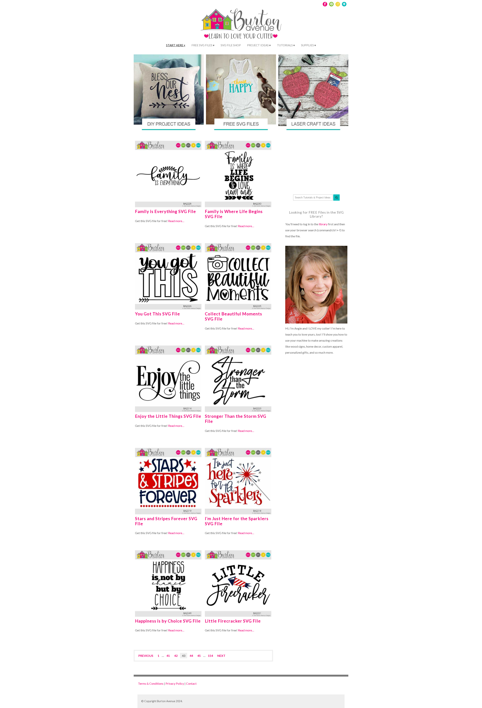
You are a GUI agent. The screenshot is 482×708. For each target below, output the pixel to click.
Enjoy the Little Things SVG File (168, 416)
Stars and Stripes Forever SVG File (166, 521)
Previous (145, 655)
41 (168, 655)
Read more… (176, 221)
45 (199, 655)
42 (176, 655)
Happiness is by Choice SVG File (168, 620)
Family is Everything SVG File (165, 211)
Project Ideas (258, 45)
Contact (191, 683)
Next (221, 655)
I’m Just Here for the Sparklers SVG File (236, 521)
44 (191, 655)
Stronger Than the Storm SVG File (235, 419)
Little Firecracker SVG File (233, 620)
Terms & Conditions (150, 683)
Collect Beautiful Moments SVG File (233, 316)
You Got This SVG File (157, 313)
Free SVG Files (201, 45)
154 (210, 655)
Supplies (307, 45)
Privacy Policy (174, 683)
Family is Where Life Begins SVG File (234, 214)
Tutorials (285, 45)
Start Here (174, 45)
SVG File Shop (231, 45)
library (323, 224)
